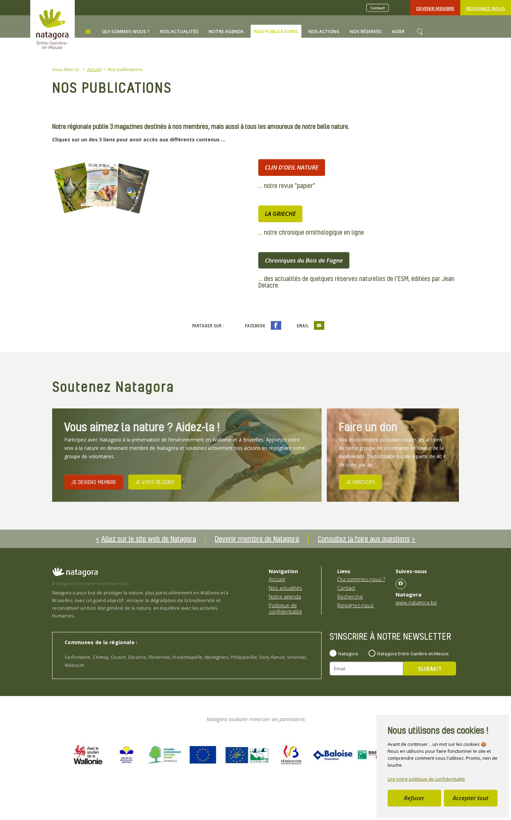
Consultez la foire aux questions (364, 538)
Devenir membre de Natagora (257, 538)
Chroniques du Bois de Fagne (304, 260)
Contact (377, 7)
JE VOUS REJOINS (155, 482)
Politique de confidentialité (285, 608)
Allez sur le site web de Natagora (148, 538)
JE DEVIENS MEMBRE (93, 482)
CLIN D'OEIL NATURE (291, 167)
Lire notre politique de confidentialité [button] (426, 779)
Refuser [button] (414, 798)
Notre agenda (285, 596)
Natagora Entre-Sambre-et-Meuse (413, 653)
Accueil (277, 579)
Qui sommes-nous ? (361, 579)
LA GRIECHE (280, 214)
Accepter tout (470, 798)
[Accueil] (88, 32)
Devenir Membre (435, 8)
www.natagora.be (416, 602)
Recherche (350, 596)
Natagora (348, 653)
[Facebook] (401, 584)
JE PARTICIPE (360, 482)
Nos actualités (285, 587)
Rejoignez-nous (485, 8)
